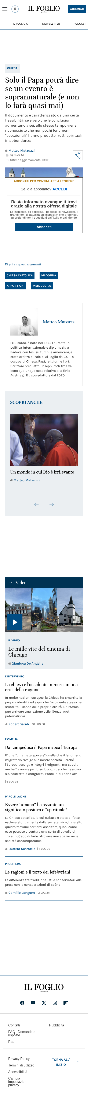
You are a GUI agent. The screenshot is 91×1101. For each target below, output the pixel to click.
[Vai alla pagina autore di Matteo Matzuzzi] (24, 322)
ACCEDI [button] (59, 189)
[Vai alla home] (44, 9)
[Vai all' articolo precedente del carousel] (36, 502)
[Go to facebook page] (22, 1000)
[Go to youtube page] (33, 1000)
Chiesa (12, 68)
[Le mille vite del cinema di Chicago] (44, 607)
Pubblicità (56, 1023)
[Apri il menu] (5, 9)
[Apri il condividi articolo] (78, 155)
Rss (11, 1039)
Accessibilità (17, 1069)
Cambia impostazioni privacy (17, 1079)
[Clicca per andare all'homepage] (44, 985)
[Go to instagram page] (55, 1000)
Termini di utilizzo (21, 1063)
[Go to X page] (44, 1000)
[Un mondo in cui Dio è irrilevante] (44, 439)
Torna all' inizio (61, 1059)
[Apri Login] (15, 9)
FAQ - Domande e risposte (21, 1030)
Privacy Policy (19, 1056)
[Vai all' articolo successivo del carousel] (51, 502)
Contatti (14, 1023)
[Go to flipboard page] (65, 1000)
